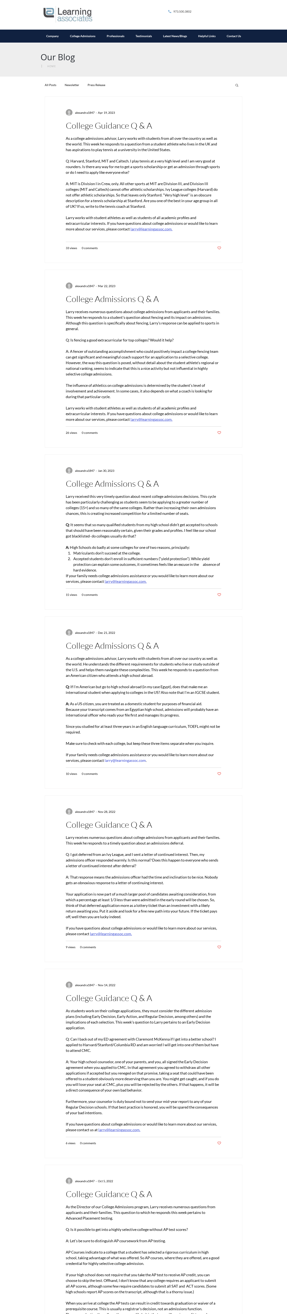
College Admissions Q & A (112, 299)
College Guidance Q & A (109, 125)
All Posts (50, 85)
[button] (237, 85)
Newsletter (72, 85)
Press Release (96, 85)
